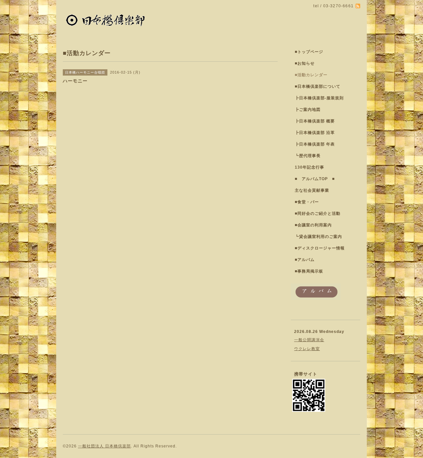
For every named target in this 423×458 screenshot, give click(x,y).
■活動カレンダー (311, 75)
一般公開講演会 (309, 340)
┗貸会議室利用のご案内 (318, 236)
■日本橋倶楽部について (317, 86)
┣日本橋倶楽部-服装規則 (319, 98)
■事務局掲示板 (309, 271)
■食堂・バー (307, 202)
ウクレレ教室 (307, 348)
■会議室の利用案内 (313, 225)
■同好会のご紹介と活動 (317, 213)
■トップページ (309, 51)
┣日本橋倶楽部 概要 (315, 121)
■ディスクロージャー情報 (320, 248)
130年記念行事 (309, 167)
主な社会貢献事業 (312, 190)
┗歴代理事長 (308, 155)
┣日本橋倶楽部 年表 (315, 144)
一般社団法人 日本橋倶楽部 (104, 446)
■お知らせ (305, 63)
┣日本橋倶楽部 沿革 (315, 132)
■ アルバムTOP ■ (315, 179)
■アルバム (305, 259)
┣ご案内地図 (308, 109)
